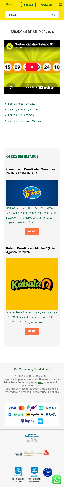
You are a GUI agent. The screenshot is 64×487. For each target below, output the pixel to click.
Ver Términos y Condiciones (32, 369)
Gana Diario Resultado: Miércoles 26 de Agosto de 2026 (30, 171)
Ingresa (28, 4)
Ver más (32, 231)
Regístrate (46, 4)
